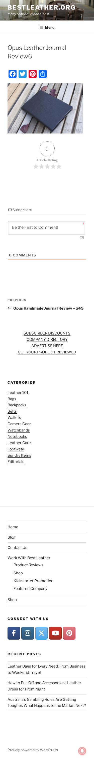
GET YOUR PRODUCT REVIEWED (47, 352)
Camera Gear (19, 424)
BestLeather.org (42, 7)
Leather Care (19, 443)
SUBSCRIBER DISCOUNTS (47, 333)
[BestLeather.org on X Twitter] (41, 633)
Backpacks (17, 405)
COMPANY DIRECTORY (47, 339)
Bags (12, 399)
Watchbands (19, 430)
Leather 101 (18, 392)
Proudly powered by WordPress (33, 750)
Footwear (16, 449)
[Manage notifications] (82, 751)
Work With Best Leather (29, 558)
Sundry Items (19, 455)
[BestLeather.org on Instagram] (27, 633)
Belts (12, 411)
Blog (12, 537)
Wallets (14, 417)
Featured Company (30, 588)
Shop (18, 573)
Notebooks (17, 436)
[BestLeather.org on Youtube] (55, 633)
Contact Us (17, 547)
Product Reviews (28, 565)
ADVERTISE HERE (47, 346)
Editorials (16, 461)
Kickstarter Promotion (33, 581)
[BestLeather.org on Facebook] (14, 633)
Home (13, 527)
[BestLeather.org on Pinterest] (69, 633)
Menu (49, 27)
